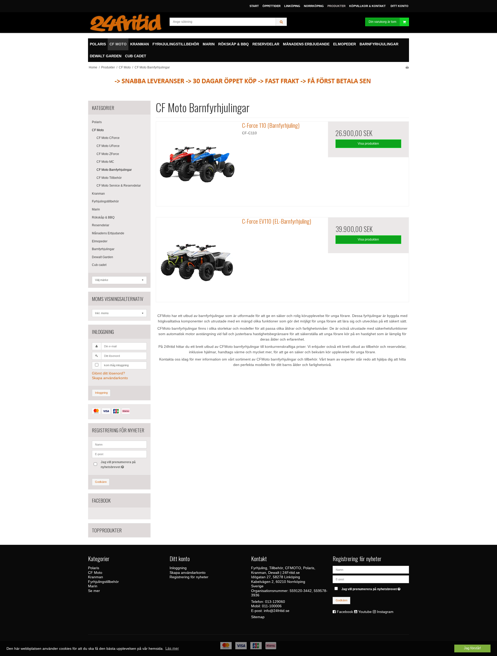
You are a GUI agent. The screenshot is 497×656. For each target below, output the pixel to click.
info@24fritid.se (276, 611)
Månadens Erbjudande (108, 233)
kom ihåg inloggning (116, 365)
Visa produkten (368, 143)
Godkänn (101, 481)
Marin (96, 209)
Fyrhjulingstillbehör (105, 201)
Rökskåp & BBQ (103, 217)
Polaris (97, 122)
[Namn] (371, 569)
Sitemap (258, 617)
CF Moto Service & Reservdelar (119, 185)
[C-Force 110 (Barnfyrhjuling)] (196, 162)
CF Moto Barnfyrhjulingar (114, 170)
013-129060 (275, 601)
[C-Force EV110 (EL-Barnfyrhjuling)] (196, 257)
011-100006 (272, 606)
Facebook (345, 612)
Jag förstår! (472, 648)
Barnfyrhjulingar (103, 249)
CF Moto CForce (108, 138)
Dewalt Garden (102, 257)
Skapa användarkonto (110, 378)
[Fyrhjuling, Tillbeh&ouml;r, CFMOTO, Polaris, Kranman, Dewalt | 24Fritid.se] (126, 22)
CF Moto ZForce (108, 154)
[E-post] (371, 579)
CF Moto (98, 130)
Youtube (365, 612)
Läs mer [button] (172, 648)
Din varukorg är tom (382, 22)
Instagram (385, 612)
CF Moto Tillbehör (109, 178)
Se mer (94, 591)
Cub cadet (99, 265)
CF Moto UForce (108, 146)
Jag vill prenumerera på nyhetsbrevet (118, 464)
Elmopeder (99, 241)
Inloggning (101, 392)
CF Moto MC (105, 162)
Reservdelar (100, 225)
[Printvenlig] (407, 67)
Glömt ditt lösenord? (108, 373)
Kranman (98, 193)
